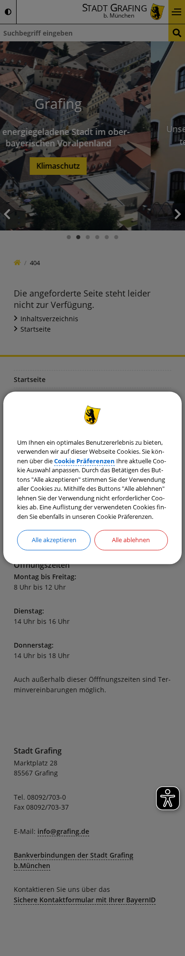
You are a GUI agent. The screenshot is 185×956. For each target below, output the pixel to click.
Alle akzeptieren (54, 539)
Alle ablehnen (131, 539)
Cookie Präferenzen (84, 461)
